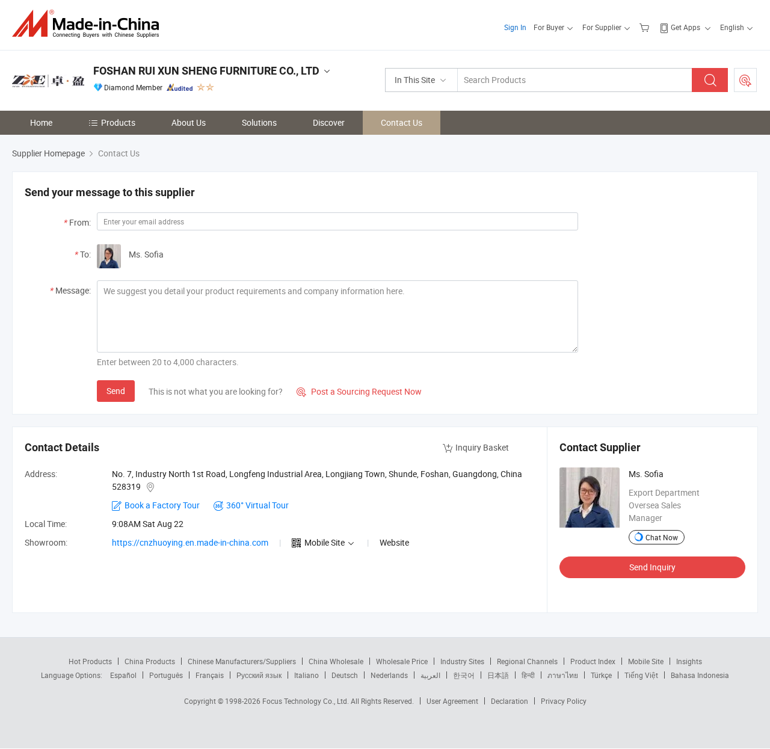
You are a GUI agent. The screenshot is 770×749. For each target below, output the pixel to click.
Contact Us (401, 122)
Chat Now (661, 537)
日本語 (498, 675)
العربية (430, 675)
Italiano (306, 675)
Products (118, 122)
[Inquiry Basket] (645, 27)
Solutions (259, 122)
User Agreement (452, 701)
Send (115, 390)
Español (123, 675)
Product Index (592, 661)
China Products (150, 661)
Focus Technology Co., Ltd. (306, 701)
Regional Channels (527, 661)
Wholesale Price (402, 661)
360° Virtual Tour (257, 505)
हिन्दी (528, 675)
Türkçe (601, 675)
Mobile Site (646, 661)
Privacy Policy (564, 701)
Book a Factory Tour (162, 505)
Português (166, 675)
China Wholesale (336, 661)
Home (41, 122)
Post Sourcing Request (745, 80)
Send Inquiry (652, 567)
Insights (689, 661)
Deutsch (344, 675)
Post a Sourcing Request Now (359, 391)
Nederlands (389, 675)
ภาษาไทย (562, 675)
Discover (329, 122)
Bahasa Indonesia (700, 675)
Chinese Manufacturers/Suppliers (242, 661)
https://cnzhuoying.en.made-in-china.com (190, 542)
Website (394, 542)
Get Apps (685, 27)
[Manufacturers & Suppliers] (89, 24)
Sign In (515, 27)
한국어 (464, 675)
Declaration (509, 701)
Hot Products (90, 661)
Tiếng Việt (641, 675)
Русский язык (259, 675)
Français (210, 675)
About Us (188, 122)
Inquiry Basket (482, 447)
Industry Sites (462, 661)
